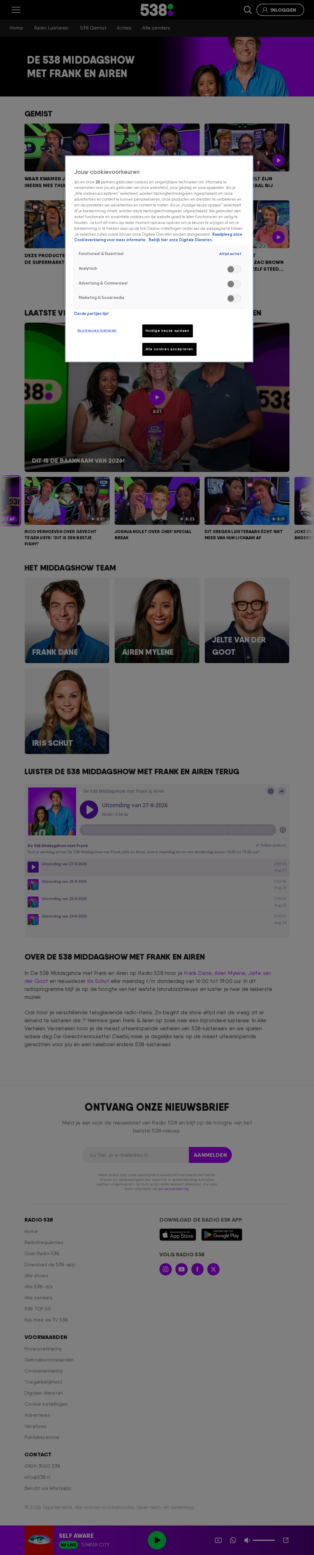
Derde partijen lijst (91, 313)
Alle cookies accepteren (169, 349)
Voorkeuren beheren (97, 330)
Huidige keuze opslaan (168, 330)
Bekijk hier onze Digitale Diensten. (181, 240)
